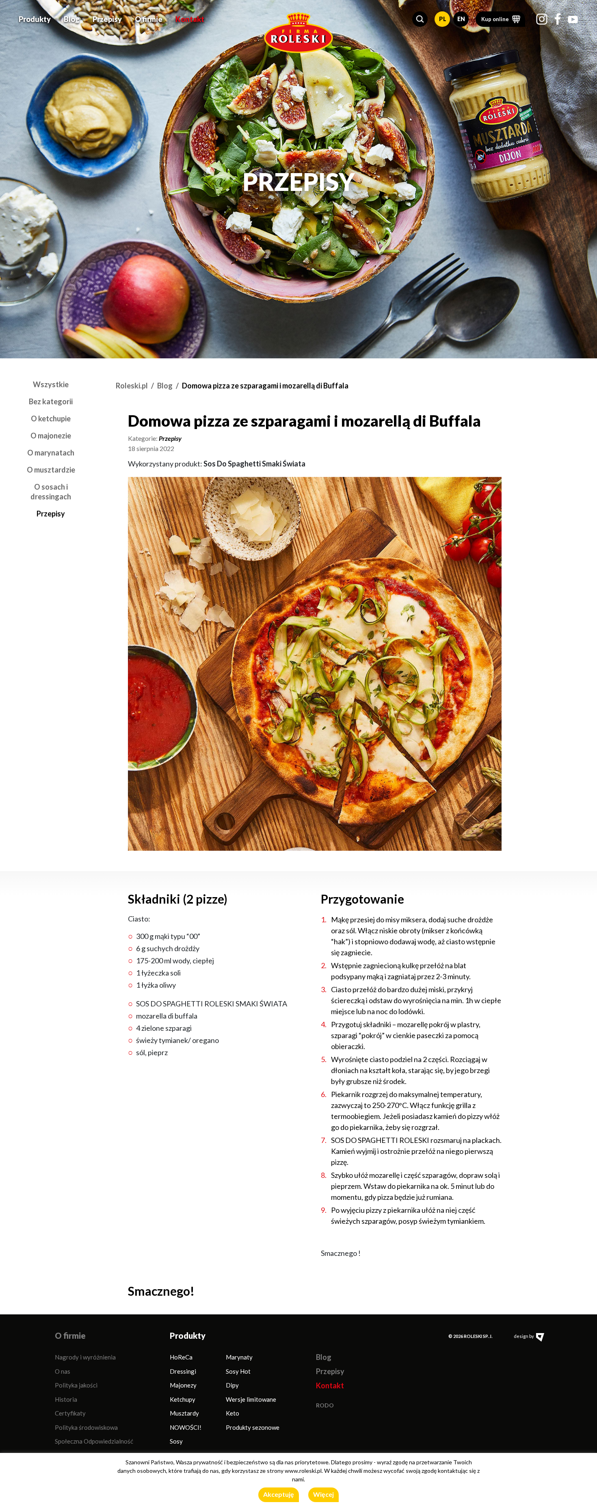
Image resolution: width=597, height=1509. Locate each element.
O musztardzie (51, 469)
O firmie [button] (148, 19)
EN (461, 18)
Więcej (323, 1494)
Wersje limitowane (251, 1399)
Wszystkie (51, 384)
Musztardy (184, 1413)
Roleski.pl (132, 385)
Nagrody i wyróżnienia (85, 1357)
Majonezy (183, 1385)
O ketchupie (51, 418)
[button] (420, 19)
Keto (232, 1413)
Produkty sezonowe (252, 1427)
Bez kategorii (51, 401)
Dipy (232, 1385)
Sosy (176, 1441)
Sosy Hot (238, 1371)
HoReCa (181, 1357)
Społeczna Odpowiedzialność (94, 1441)
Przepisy (107, 19)
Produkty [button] (35, 19)
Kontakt (189, 19)
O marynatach (50, 452)
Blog (72, 19)
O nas (62, 1371)
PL (442, 18)
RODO (325, 1405)
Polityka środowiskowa (86, 1427)
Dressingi (183, 1371)
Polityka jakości (76, 1385)
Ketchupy (182, 1399)
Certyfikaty (70, 1413)
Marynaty (239, 1357)
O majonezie (50, 435)
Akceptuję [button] (278, 1494)
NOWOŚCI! (185, 1427)
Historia (66, 1399)
